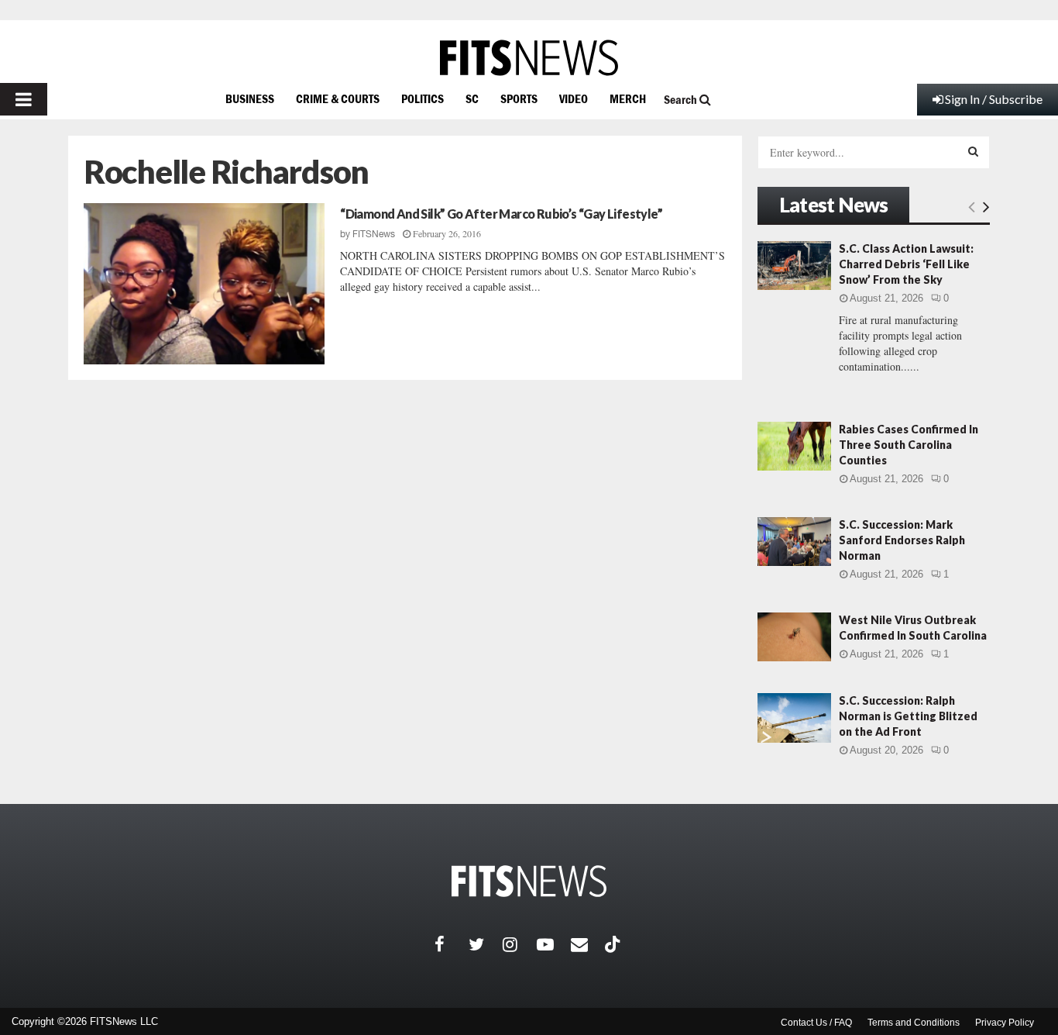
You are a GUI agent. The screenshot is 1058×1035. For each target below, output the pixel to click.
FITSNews (373, 234)
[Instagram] (520, 944)
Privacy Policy (1004, 1022)
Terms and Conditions (913, 1022)
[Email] (588, 944)
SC (472, 98)
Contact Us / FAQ (816, 1022)
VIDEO (573, 98)
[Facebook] (452, 944)
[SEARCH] (973, 151)
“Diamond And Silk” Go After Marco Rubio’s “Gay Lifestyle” (501, 213)
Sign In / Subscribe (994, 98)
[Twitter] (486, 944)
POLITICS (422, 98)
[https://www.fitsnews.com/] (529, 58)
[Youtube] (554, 944)
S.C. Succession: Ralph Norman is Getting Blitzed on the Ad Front (908, 716)
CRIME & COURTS (338, 98)
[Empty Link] (971, 206)
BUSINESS (249, 98)
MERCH (628, 98)
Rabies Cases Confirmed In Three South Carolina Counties (908, 445)
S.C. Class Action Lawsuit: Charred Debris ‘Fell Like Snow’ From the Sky (906, 264)
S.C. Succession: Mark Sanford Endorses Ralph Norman (902, 540)
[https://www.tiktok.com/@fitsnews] (614, 944)
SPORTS (519, 98)
